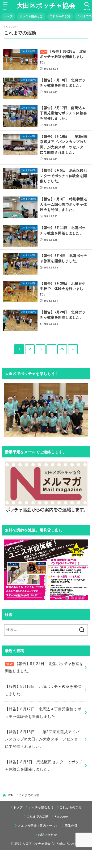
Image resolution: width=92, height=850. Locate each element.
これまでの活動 (37, 816)
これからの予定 (60, 16)
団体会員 (71, 825)
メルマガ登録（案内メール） (38, 825)
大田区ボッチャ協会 (46, 5)
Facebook (61, 816)
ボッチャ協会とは (31, 16)
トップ (8, 16)
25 (62, 349)
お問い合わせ (47, 835)
